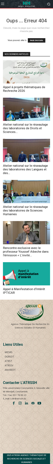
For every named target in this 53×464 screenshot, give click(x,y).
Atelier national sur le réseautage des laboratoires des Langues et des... (25, 169)
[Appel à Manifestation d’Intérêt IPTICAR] (26, 273)
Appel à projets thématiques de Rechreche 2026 (24, 89)
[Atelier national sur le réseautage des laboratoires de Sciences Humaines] (26, 191)
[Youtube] (39, 403)
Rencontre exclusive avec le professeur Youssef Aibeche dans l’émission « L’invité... (26, 251)
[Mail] (32, 403)
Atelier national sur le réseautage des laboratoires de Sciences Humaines (25, 210)
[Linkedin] (26, 403)
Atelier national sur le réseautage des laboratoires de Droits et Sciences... (25, 128)
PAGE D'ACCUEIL (36, 40)
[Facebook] (13, 403)
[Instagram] (20, 403)
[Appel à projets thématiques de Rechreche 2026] (26, 71)
